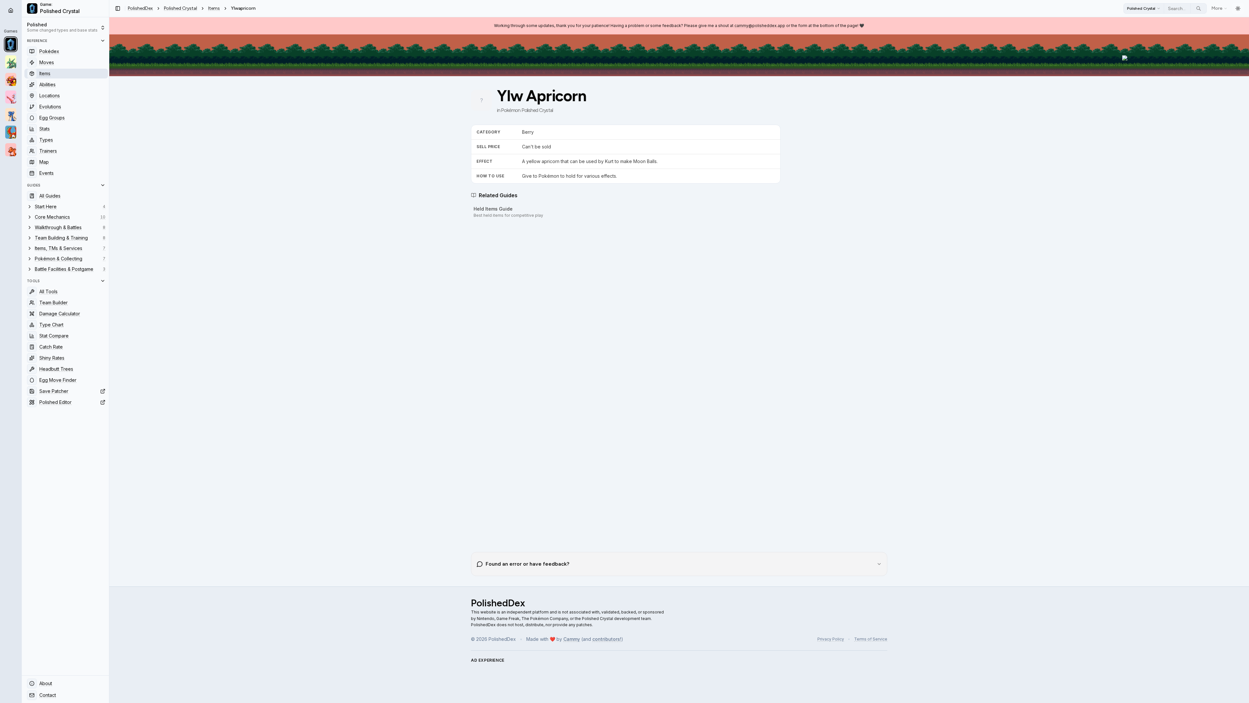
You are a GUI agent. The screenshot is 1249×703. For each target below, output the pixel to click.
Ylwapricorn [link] (243, 8)
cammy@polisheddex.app (759, 25)
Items (214, 8)
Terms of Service (870, 639)
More (1216, 8)
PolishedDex (140, 8)
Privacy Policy (830, 639)
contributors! (606, 639)
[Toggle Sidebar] (109, 351)
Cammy (571, 639)
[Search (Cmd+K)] (1198, 8)
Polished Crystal (180, 8)
